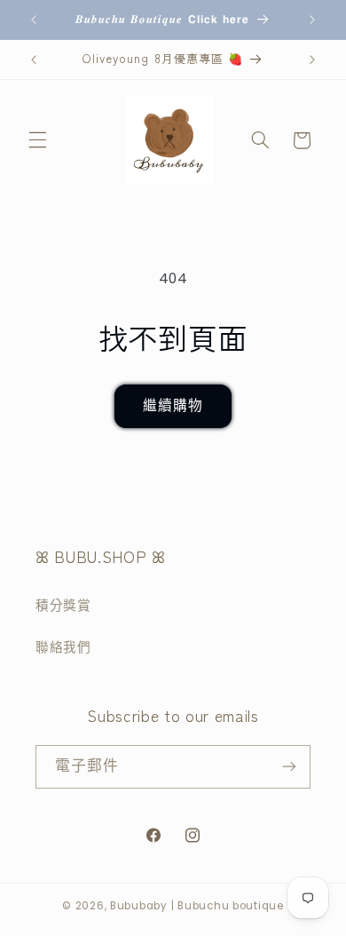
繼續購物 (173, 405)
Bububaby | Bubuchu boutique (197, 906)
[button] (37, 140)
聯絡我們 (63, 647)
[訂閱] (289, 767)
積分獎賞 (63, 606)
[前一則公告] (33, 19)
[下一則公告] (312, 19)
